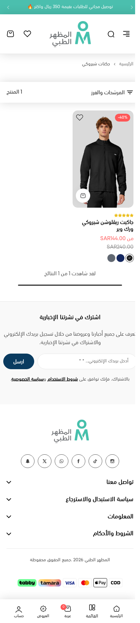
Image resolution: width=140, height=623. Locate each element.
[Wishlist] (27, 34)
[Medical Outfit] (70, 34)
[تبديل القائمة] (126, 34)
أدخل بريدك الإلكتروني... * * (104, 361)
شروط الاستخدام (63, 379)
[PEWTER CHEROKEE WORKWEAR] (111, 258)
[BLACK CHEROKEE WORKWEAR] (129, 258)
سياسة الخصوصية (27, 379)
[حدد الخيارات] (83, 195)
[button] (132, 7)
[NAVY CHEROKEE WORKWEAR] (120, 258)
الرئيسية (126, 64)
